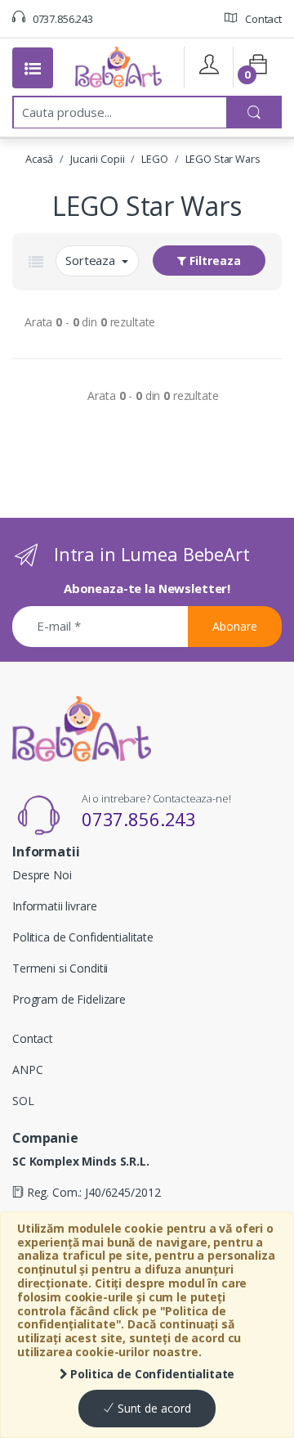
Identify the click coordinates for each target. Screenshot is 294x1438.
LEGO (154, 158)
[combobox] (120, 112)
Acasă (39, 158)
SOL (23, 1100)
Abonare (234, 626)
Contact (262, 18)
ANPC (27, 1069)
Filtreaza (213, 260)
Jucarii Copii (97, 158)
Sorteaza (91, 260)
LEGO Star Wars (223, 158)
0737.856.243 (61, 18)
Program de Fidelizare (69, 999)
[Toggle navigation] (32, 67)
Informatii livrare (54, 906)
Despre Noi (42, 875)
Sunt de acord (152, 1408)
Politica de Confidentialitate (151, 1374)
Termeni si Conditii (60, 968)
